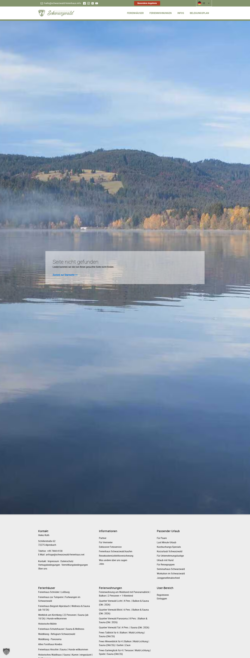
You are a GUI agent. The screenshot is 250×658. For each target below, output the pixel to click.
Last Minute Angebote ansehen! (88, 348)
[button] (6, 651)
